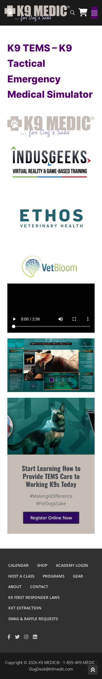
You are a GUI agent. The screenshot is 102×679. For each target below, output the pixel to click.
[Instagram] (26, 636)
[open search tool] (72, 12)
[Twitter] (17, 636)
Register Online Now (51, 517)
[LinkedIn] (35, 636)
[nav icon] (94, 13)
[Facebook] (9, 636)
